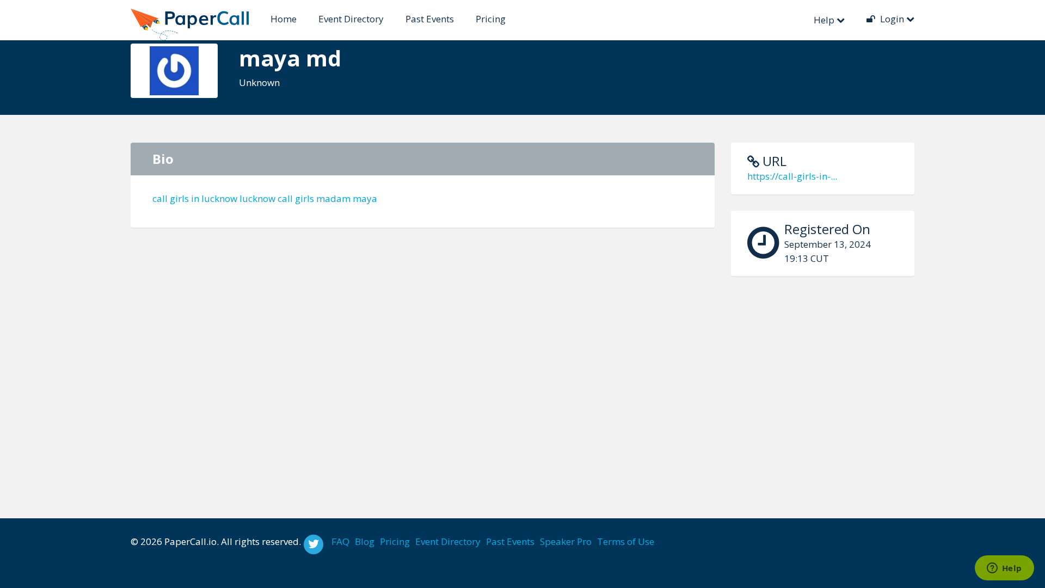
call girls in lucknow (194, 198)
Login (892, 19)
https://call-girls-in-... (792, 176)
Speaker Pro (566, 541)
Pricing (491, 19)
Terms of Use (625, 541)
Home (284, 19)
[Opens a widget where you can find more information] (1004, 569)
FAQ (340, 541)
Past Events (429, 19)
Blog (364, 541)
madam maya (346, 198)
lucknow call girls (276, 198)
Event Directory (351, 19)
